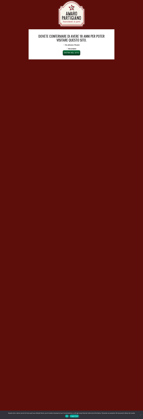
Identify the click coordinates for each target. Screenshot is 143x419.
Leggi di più (74, 416)
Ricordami (72, 49)
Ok (67, 416)
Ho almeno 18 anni (72, 45)
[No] (141, 415)
